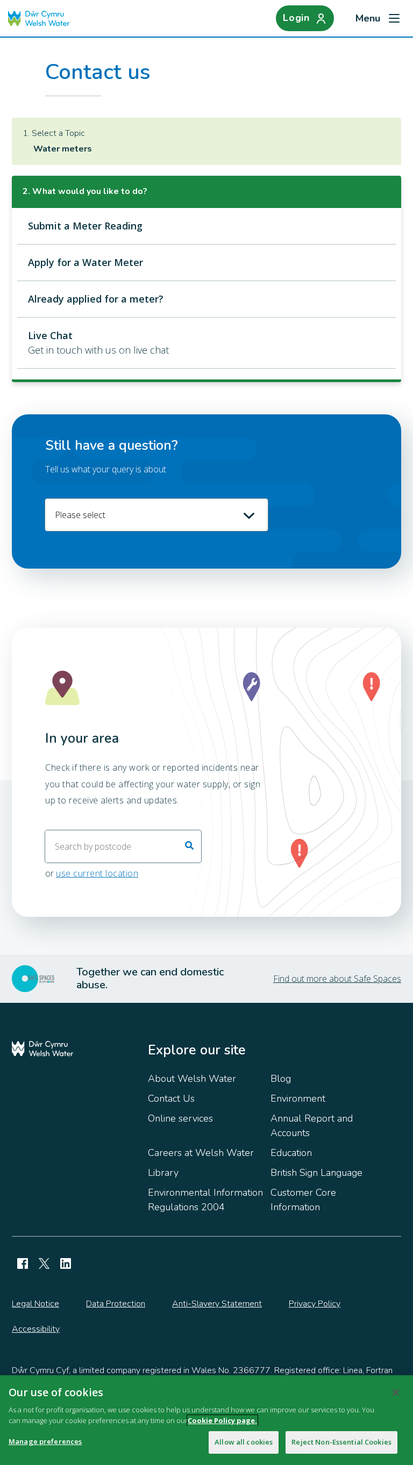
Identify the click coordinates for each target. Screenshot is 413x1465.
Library (163, 1172)
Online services (180, 1118)
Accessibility (36, 1329)
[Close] (396, 1392)
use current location (97, 873)
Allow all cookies (244, 1442)
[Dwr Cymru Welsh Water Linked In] (65, 1263)
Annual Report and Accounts (311, 1125)
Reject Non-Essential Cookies (341, 1442)
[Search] (189, 846)
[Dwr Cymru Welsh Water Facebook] (22, 1263)
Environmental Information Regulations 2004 (205, 1199)
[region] (206, 1420)
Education (291, 1152)
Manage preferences (45, 1441)
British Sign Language (316, 1172)
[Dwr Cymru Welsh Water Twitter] (44, 1263)
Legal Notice (35, 1304)
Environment (297, 1098)
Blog (280, 1078)
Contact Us (171, 1098)
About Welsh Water (192, 1078)
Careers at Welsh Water (201, 1152)
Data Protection (115, 1304)
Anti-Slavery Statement (217, 1304)
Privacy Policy (314, 1304)
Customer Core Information (303, 1199)
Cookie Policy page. (222, 1420)
